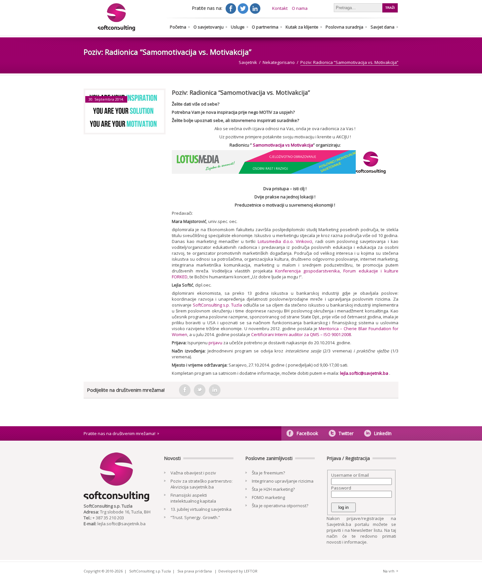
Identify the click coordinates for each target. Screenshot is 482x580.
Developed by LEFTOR (237, 571)
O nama (300, 8)
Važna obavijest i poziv (193, 473)
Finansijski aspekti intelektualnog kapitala (193, 498)
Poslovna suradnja (344, 27)
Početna (178, 27)
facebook (185, 390)
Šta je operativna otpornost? (280, 506)
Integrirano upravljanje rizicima (282, 481)
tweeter (200, 390)
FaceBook (307, 433)
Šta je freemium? (268, 473)
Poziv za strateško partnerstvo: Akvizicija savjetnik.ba (201, 484)
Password (341, 488)
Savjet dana (382, 27)
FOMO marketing (268, 497)
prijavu (215, 343)
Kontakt (280, 8)
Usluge (238, 27)
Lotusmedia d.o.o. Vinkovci (285, 241)
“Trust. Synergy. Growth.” (195, 517)
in (215, 390)
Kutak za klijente (302, 27)
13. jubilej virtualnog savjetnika (201, 509)
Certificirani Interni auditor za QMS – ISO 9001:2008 (301, 334)
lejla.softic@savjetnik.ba (364, 373)
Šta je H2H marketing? (273, 489)
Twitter (345, 433)
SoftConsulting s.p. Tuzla (217, 305)
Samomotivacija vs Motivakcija (283, 145)
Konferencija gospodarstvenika (307, 271)
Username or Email (350, 475)
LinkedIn (383, 433)
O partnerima (265, 27)
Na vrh (388, 571)
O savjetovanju (208, 27)
